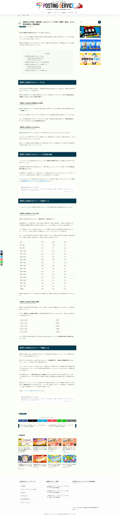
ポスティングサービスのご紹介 (28, 489)
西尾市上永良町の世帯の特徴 (34, 68)
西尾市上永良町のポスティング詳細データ (36, 64)
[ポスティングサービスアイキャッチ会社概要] (90, 45)
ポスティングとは (25, 502)
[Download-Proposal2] (90, 32)
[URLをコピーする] (71, 420)
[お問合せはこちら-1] (90, 59)
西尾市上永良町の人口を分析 (34, 66)
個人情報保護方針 (25, 499)
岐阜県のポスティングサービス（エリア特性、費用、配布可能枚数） (57, 491)
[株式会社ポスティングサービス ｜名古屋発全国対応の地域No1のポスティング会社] (59, 6)
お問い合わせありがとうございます (30, 187)
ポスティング (29, 90)
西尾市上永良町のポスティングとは (35, 56)
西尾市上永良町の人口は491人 (35, 59)
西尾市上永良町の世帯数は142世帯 (36, 58)
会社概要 (23, 486)
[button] (23, 420)
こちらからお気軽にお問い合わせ (32, 390)
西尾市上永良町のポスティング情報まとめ (36, 70)
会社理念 (23, 492)
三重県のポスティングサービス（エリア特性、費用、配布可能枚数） (57, 496)
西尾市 (24, 26)
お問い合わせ (24, 495)
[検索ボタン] (76, 12)
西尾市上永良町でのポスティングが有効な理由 (37, 62)
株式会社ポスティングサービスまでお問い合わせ (35, 181)
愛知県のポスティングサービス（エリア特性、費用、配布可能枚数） (57, 487)
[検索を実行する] (99, 22)
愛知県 (21, 26)
